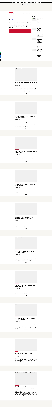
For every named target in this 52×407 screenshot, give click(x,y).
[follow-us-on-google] (12, 19)
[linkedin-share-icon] (0, 57)
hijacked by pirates (20, 360)
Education (37, 2)
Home (10, 2)
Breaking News (16, 2)
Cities (23, 2)
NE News (26, 2)
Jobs (40, 2)
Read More (26, 93)
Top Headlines (20, 2)
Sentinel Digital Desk (11, 16)
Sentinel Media (30, 2)
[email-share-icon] (0, 58)
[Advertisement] (26, 8)
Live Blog (13, 2)
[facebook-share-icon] (0, 55)
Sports (34, 2)
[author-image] (15, 356)
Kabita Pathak (17, 356)
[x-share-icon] (0, 54)
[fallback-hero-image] (34, 19)
